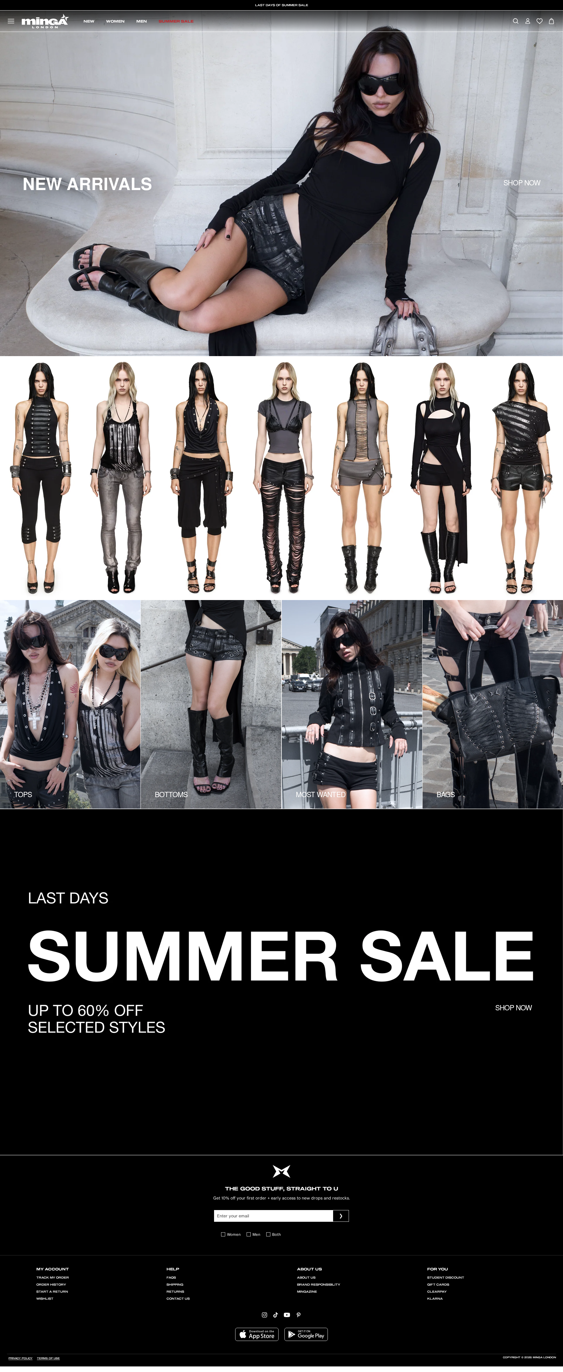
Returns (175, 1291)
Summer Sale (176, 21)
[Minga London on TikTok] (275, 1314)
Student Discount (445, 1277)
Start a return (52, 1291)
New (89, 21)
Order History (51, 1284)
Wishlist (44, 1298)
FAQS (171, 1277)
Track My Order (52, 1277)
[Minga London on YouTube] (287, 1314)
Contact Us (178, 1298)
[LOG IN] (528, 21)
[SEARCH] (516, 21)
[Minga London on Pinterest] (298, 1314)
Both (276, 1234)
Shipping (175, 1284)
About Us (306, 1277)
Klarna (435, 1298)
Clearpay (437, 1291)
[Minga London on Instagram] (264, 1314)
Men (141, 21)
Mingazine (307, 1291)
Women (115, 21)
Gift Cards (438, 1284)
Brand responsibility (318, 1284)
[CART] (551, 21)
